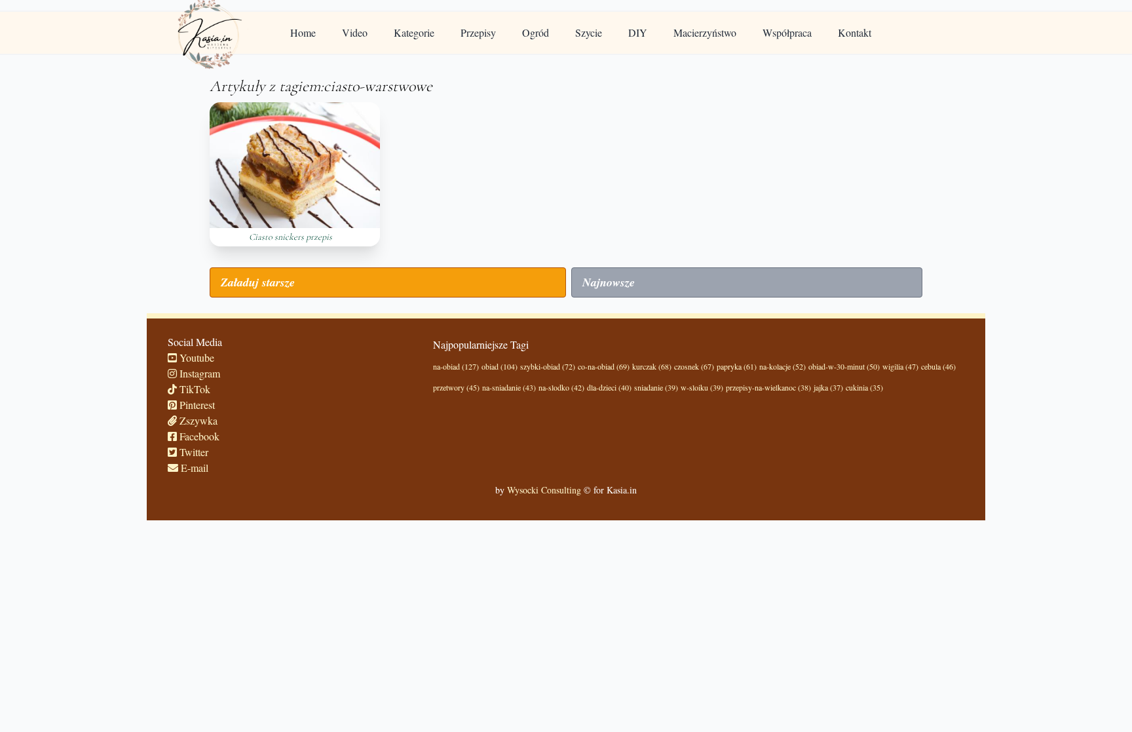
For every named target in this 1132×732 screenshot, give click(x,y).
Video (355, 32)
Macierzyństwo (704, 32)
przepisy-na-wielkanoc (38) (768, 387)
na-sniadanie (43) (509, 387)
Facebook (198, 436)
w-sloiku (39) (702, 387)
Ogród (535, 32)
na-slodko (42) (561, 387)
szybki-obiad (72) (547, 366)
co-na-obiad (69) (604, 366)
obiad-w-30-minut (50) (844, 366)
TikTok (193, 389)
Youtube (195, 357)
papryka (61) (737, 366)
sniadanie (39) (656, 387)
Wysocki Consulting (544, 490)
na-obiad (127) (456, 366)
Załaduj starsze (258, 282)
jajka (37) (828, 387)
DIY (637, 32)
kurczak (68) (651, 366)
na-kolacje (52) (782, 366)
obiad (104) (499, 366)
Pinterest (196, 405)
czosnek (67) (694, 366)
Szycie (588, 32)
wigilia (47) (900, 366)
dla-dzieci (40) (609, 387)
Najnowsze (608, 282)
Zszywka (197, 420)
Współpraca (787, 32)
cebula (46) (938, 366)
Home (303, 32)
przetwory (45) (456, 387)
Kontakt (854, 32)
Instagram (198, 373)
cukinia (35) (864, 387)
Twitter (192, 452)
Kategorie (414, 32)
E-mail (193, 467)
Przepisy (478, 32)
